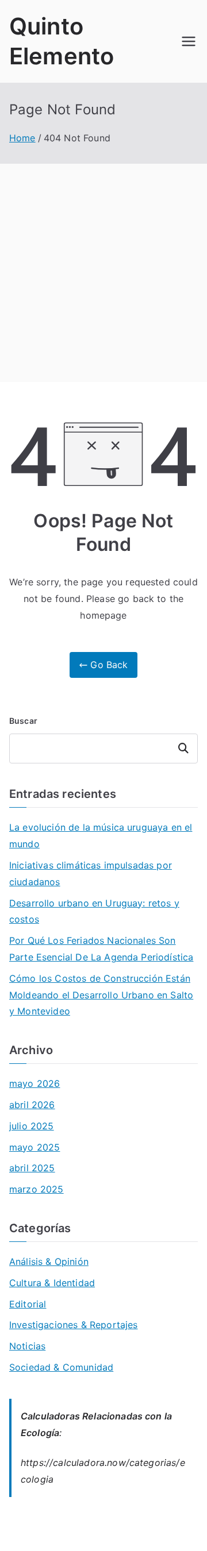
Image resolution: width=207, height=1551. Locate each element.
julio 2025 (31, 1126)
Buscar (23, 721)
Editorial (27, 1304)
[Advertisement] (103, 272)
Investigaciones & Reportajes (73, 1324)
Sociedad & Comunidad (61, 1367)
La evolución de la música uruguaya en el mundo (100, 835)
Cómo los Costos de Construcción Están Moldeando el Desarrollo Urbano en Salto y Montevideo (101, 995)
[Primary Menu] (188, 41)
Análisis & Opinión (49, 1261)
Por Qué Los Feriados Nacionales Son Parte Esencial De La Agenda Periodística (101, 949)
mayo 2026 (34, 1083)
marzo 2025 (36, 1189)
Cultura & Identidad (52, 1282)
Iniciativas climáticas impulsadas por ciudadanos (90, 873)
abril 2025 (32, 1168)
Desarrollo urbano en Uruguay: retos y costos (94, 911)
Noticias (27, 1346)
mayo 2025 (34, 1147)
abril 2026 (32, 1104)
